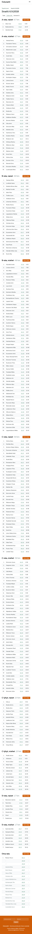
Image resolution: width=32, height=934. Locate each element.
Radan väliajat (26, 19)
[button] (29, 2)
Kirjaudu (16, 922)
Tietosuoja (21, 930)
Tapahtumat (5, 8)
